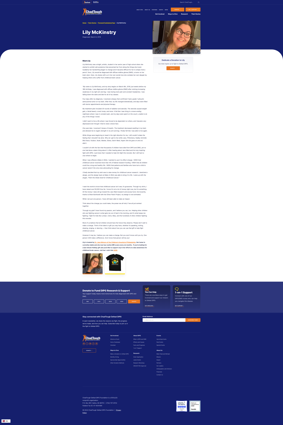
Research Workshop (138, 363)
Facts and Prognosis (139, 345)
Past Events (160, 342)
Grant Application (138, 357)
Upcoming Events (161, 339)
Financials (159, 372)
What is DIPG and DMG (139, 339)
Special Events (161, 345)
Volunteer (113, 345)
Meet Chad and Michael (163, 354)
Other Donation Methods (117, 363)
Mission (159, 357)
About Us (147, 9)
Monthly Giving (114, 357)
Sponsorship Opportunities (117, 360)
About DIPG (140, 9)
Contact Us (160, 375)
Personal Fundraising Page (106, 23)
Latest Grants (137, 360)
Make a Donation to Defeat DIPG (119, 354)
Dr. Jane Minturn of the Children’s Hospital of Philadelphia (115, 242)
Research (184, 14)
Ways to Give (173, 14)
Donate (172, 68)
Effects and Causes (138, 342)
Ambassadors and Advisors (164, 369)
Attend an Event (114, 339)
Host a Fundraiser (115, 342)
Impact (158, 360)
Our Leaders (160, 366)
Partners (154, 9)
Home (84, 23)
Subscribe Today (193, 320)
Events (161, 9)
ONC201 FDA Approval (139, 366)
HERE (115, 250)
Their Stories (195, 14)
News (166, 9)
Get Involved (159, 14)
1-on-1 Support (137, 348)
